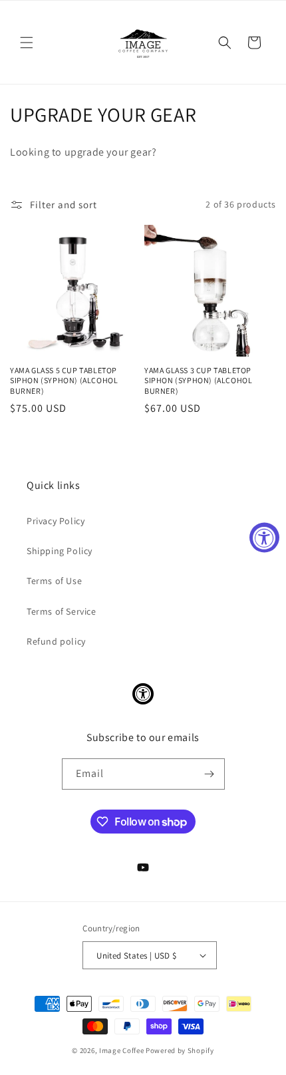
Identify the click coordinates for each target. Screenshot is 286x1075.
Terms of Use (54, 581)
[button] (26, 42)
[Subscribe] (209, 774)
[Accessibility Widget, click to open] (264, 538)
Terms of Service (61, 611)
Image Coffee (121, 1050)
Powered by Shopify (180, 1050)
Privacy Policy (55, 521)
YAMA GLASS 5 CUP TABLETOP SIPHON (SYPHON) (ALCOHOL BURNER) (64, 380)
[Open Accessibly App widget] (143, 693)
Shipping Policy (59, 551)
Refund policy (56, 641)
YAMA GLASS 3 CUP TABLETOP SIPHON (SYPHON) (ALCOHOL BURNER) (198, 380)
